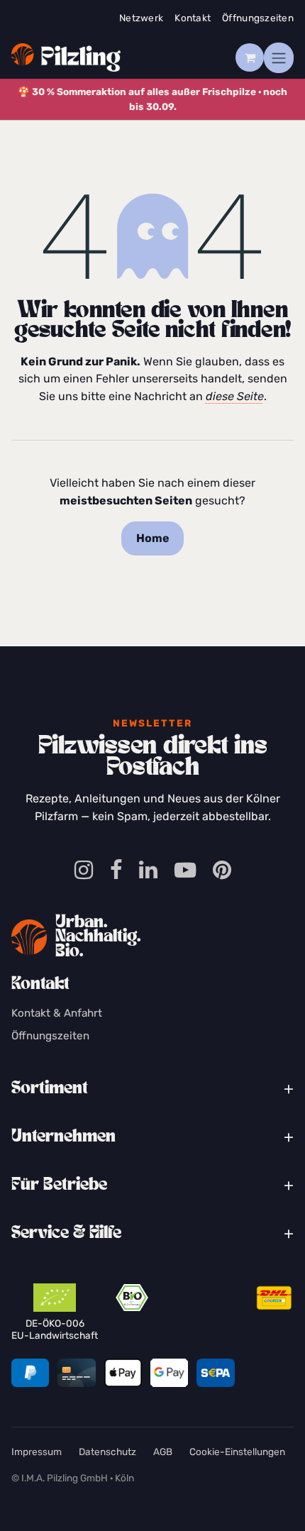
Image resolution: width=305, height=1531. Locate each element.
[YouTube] (185, 871)
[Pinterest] (222, 871)
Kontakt (192, 17)
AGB (162, 1451)
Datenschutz (107, 1451)
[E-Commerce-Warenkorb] (249, 57)
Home (153, 538)
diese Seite (235, 396)
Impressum (36, 1451)
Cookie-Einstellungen (237, 1451)
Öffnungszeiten (258, 17)
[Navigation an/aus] (279, 58)
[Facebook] (116, 871)
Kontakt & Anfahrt (56, 1013)
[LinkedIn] (148, 871)
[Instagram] (83, 871)
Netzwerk (141, 17)
